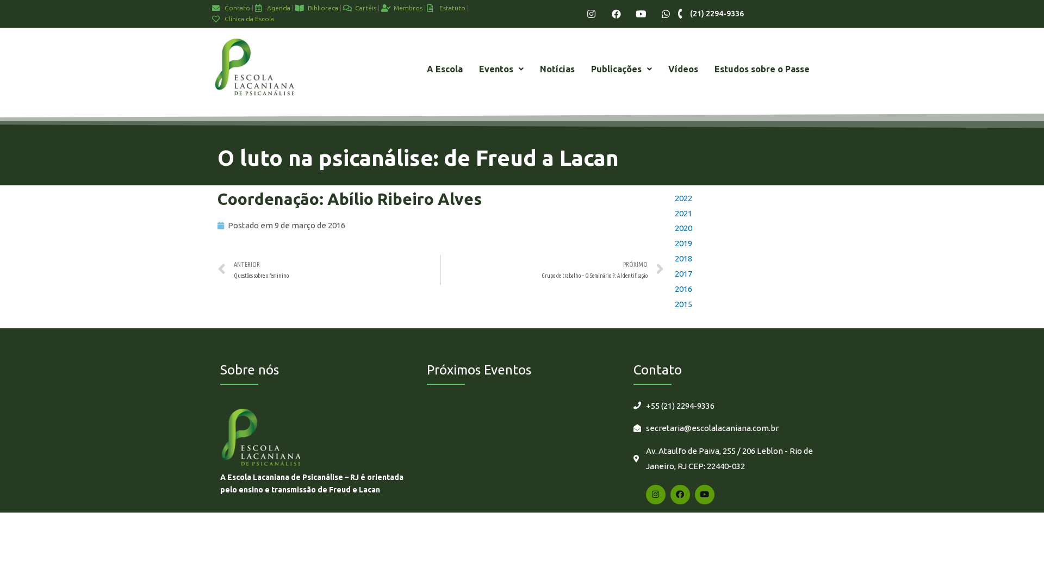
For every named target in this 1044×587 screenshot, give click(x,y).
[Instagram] (591, 14)
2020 (683, 228)
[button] (501, 69)
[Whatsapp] (666, 14)
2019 (683, 243)
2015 (683, 304)
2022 (683, 198)
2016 (683, 289)
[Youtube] (641, 14)
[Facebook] (616, 14)
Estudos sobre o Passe (762, 69)
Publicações (616, 69)
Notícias (557, 69)
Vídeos (683, 69)
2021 (683, 213)
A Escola (445, 69)
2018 (683, 258)
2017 (683, 273)
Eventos (496, 69)
